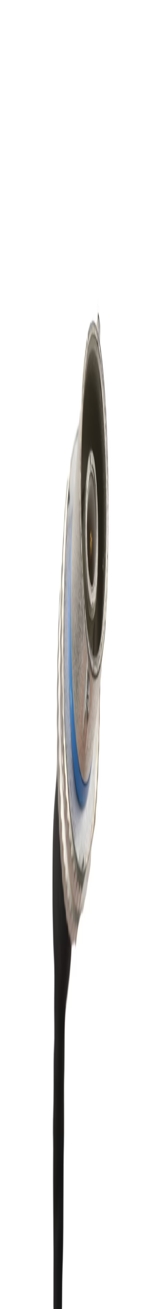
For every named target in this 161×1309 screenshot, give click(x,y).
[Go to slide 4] (9, 520)
